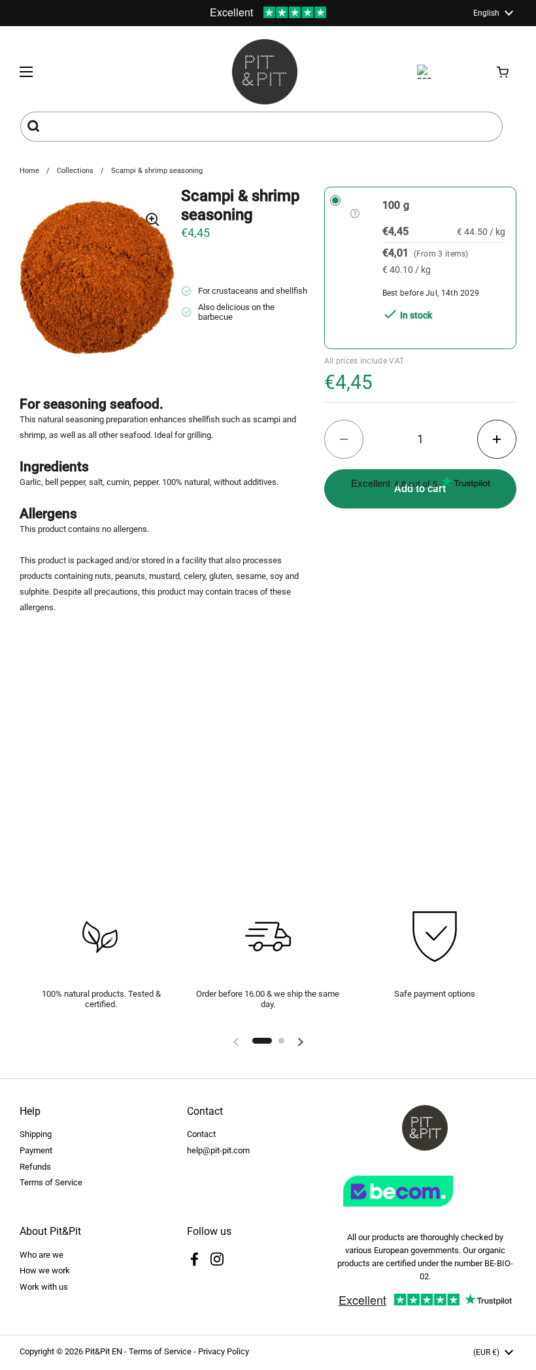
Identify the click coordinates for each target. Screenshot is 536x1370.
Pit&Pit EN (103, 1351)
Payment (36, 1150)
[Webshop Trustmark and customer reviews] (424, 1212)
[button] (503, 72)
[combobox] (261, 127)
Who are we (41, 1255)
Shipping (36, 1134)
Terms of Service (51, 1182)
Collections (75, 170)
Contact (201, 1134)
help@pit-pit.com (218, 1150)
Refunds (35, 1167)
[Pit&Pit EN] (264, 71)
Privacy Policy (223, 1351)
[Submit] (35, 126)
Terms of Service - (163, 1351)
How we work (45, 1270)
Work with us (44, 1287)
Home (29, 170)
